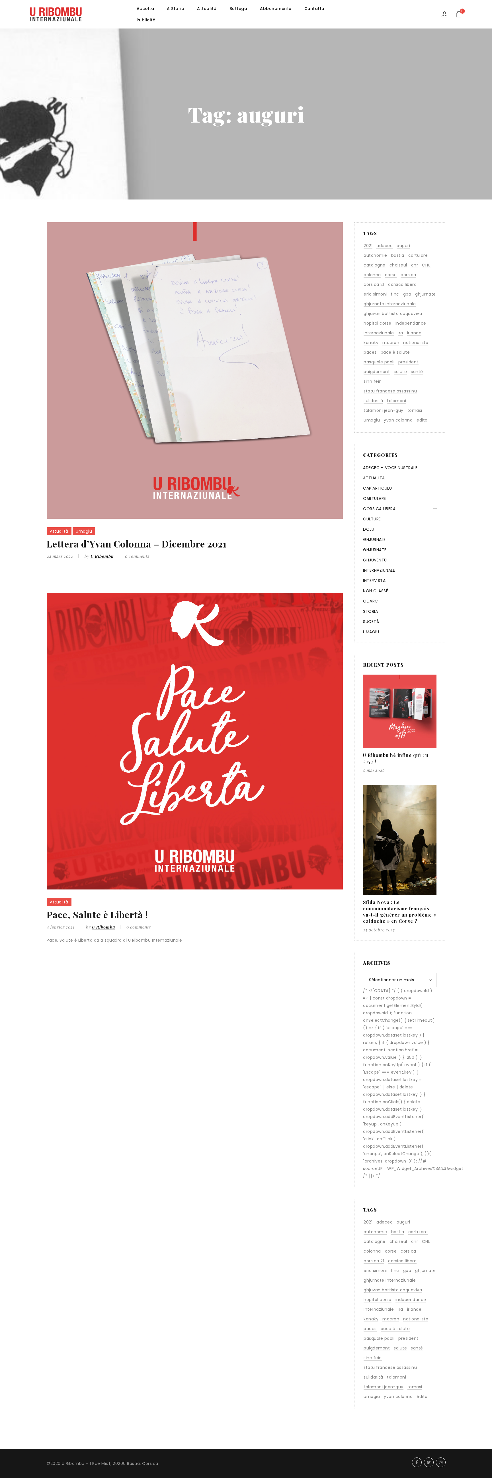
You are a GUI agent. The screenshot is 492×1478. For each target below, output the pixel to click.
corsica (408, 275)
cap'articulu (377, 488)
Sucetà (371, 621)
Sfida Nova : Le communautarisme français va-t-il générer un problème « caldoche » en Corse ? (399, 911)
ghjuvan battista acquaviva (393, 313)
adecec (384, 246)
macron (390, 342)
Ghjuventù (375, 560)
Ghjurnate (375, 550)
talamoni (396, 401)
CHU (426, 265)
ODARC (370, 601)
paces (370, 352)
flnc (395, 294)
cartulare (418, 255)
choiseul (398, 265)
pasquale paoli (379, 362)
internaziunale (379, 333)
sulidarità (373, 401)
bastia (397, 255)
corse (391, 275)
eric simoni (375, 294)
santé (417, 371)
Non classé (375, 591)
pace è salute (395, 352)
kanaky (371, 342)
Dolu (368, 529)
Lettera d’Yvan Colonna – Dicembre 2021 (137, 544)
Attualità (59, 531)
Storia (370, 611)
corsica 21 (374, 284)
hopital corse (377, 323)
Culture (372, 519)
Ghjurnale (374, 539)
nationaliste (415, 342)
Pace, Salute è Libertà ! (97, 914)
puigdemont (377, 371)
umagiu (372, 420)
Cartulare (374, 498)
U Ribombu (101, 556)
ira (400, 333)
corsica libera (402, 284)
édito (422, 420)
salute (400, 371)
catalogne (375, 265)
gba (407, 294)
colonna (372, 275)
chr (414, 265)
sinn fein (373, 381)
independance (410, 323)
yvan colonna (398, 420)
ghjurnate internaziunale (390, 304)
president (408, 362)
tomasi (414, 410)
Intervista (374, 580)
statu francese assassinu (390, 391)
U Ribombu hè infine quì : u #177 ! (395, 758)
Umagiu (84, 531)
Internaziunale (379, 570)
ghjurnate (425, 294)
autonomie (375, 255)
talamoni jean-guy (383, 410)
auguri (403, 246)
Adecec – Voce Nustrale (390, 468)
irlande (414, 333)
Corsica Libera (379, 509)
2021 (368, 246)
